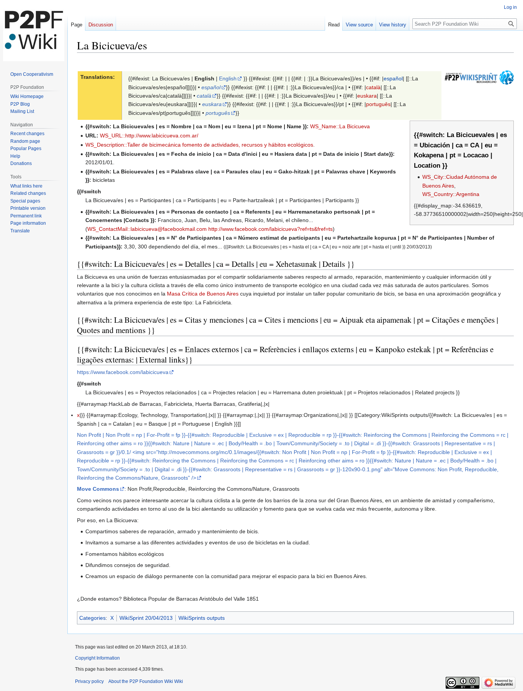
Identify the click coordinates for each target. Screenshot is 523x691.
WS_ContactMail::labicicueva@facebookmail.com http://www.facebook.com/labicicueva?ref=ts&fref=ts (210, 229)
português (378, 104)
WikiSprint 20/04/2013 (146, 618)
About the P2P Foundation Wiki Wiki (145, 681)
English (228, 78)
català (373, 87)
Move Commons (98, 489)
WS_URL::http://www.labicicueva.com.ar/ (149, 135)
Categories (92, 618)
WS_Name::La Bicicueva (340, 126)
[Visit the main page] (33, 30)
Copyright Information (97, 658)
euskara (367, 96)
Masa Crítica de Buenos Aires (203, 294)
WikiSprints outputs (201, 618)
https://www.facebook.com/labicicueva (122, 372)
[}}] (479, 77)
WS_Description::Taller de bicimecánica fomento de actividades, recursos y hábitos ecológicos (199, 145)
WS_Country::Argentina (450, 194)
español (393, 78)
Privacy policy (89, 681)
